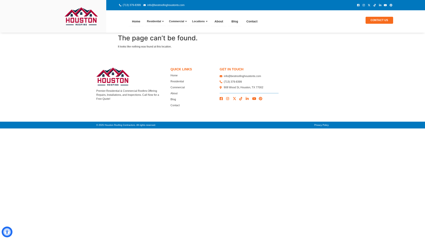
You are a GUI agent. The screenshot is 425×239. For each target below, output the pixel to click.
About (218, 21)
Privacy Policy (321, 125)
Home (136, 21)
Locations (200, 21)
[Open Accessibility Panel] (7, 232)
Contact (251, 21)
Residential (155, 21)
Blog (234, 21)
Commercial (178, 21)
